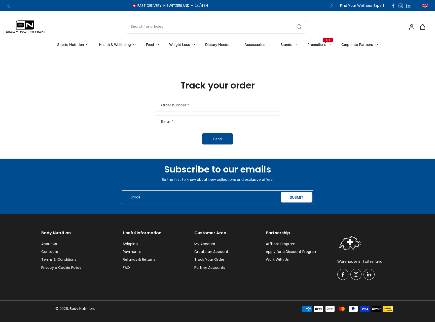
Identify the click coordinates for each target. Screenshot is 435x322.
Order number (175, 105)
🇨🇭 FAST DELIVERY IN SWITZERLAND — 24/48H (170, 5)
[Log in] (411, 27)
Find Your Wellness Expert (362, 5)
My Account (204, 244)
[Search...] (299, 26)
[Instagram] (401, 6)
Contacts (49, 251)
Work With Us (277, 259)
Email (167, 122)
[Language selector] (425, 5)
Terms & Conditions (58, 259)
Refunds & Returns (139, 259)
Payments (132, 251)
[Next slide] (331, 5)
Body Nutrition (82, 308)
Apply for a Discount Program (291, 251)
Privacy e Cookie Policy (61, 267)
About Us (49, 244)
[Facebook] (393, 6)
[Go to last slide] (8, 5)
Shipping (130, 244)
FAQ (126, 267)
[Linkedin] (408, 6)
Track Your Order (209, 259)
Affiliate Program (281, 244)
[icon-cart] (422, 27)
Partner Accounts (209, 267)
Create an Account (211, 251)
